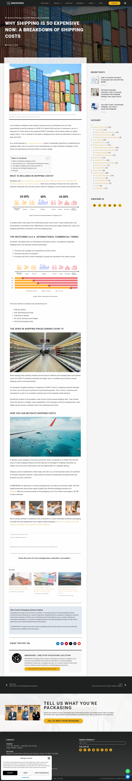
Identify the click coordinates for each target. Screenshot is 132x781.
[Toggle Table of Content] (46, 158)
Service (56, 3)
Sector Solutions (99, 173)
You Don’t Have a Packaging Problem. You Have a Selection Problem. (112, 107)
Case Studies (98, 140)
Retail (97, 186)
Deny (25, 773)
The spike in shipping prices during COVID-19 (27, 166)
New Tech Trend (101, 165)
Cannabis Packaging (102, 176)
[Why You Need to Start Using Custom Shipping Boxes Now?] (20, 578)
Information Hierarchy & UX (105, 150)
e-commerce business (35, 143)
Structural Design (101, 153)
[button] (49, 758)
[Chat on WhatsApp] (127, 771)
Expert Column (100, 142)
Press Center (97, 170)
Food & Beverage (101, 181)
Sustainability (100, 168)
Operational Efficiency (103, 135)
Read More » (104, 85)
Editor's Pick (97, 158)
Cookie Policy (25, 777)
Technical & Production (103, 155)
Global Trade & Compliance (40, 18)
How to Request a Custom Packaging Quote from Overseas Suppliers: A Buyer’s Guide (44, 589)
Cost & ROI (26, 18)
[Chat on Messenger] (127, 776)
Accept (10, 773)
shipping (13, 491)
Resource (79, 3)
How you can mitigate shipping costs (25, 168)
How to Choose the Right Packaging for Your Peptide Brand (112, 80)
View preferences (42, 773)
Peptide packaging (102, 183)
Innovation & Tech (99, 160)
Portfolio (69, 3)
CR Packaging (100, 178)
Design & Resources (100, 145)
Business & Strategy (15, 18)
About (91, 3)
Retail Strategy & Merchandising (107, 137)
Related (15, 170)
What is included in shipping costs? (24, 161)
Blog (101, 3)
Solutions (44, 3)
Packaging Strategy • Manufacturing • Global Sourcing (42, 668)
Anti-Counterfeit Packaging (105, 163)
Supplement (99, 188)
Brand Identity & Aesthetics (105, 147)
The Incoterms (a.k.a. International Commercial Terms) (31, 163)
